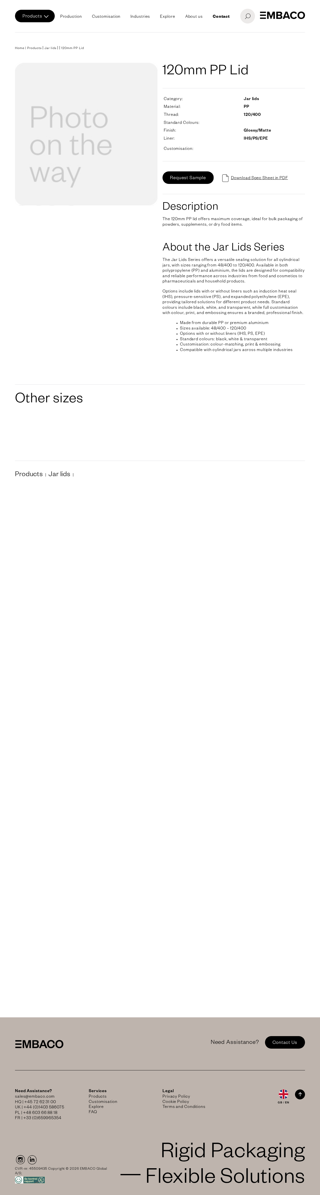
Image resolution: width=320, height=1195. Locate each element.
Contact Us (284, 1043)
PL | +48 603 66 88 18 (36, 1113)
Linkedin (32, 1160)
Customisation (106, 17)
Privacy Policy (176, 1097)
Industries (140, 17)
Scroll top (300, 1094)
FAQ (93, 1112)
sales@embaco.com (35, 1097)
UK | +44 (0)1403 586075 (39, 1108)
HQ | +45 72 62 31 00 (35, 1102)
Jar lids (50, 48)
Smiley (61, 1180)
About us (194, 17)
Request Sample (188, 178)
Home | (21, 48)
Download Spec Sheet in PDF (259, 178)
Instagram (20, 1160)
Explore (167, 17)
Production (71, 17)
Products (32, 16)
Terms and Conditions (184, 1107)
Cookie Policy (175, 1102)
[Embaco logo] (282, 15)
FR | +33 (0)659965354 (38, 1119)
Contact (221, 17)
